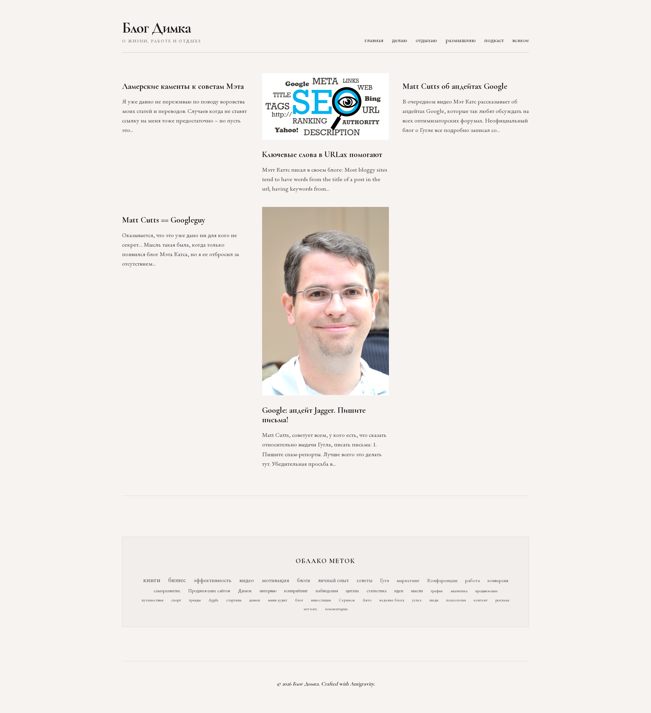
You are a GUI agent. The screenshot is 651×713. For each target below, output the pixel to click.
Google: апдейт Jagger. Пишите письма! (314, 415)
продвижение (486, 591)
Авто (367, 600)
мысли (417, 591)
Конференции (442, 580)
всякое (520, 40)
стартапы (233, 600)
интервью (268, 590)
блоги (303, 580)
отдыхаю (426, 40)
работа (472, 580)
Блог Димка (156, 28)
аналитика (459, 591)
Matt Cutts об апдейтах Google (454, 86)
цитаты (352, 590)
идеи (398, 591)
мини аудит (277, 600)
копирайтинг (296, 590)
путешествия (152, 600)
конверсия (498, 580)
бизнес (177, 580)
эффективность (213, 580)
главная (373, 40)
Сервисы (347, 600)
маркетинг (408, 580)
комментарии (336, 609)
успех (416, 600)
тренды (195, 600)
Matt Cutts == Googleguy (163, 220)
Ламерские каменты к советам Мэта (183, 86)
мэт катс (310, 609)
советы (364, 580)
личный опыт (333, 580)
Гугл (384, 580)
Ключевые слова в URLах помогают (322, 154)
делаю (399, 40)
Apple (213, 600)
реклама (502, 600)
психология (456, 600)
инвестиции (321, 600)
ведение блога (391, 600)
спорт (176, 600)
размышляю (461, 40)
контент (481, 600)
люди (433, 600)
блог (299, 600)
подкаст (494, 40)
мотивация (275, 580)
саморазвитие (167, 590)
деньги (254, 600)
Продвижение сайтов (209, 590)
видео (246, 580)
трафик (437, 591)
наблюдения (327, 590)
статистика (377, 590)
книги (151, 579)
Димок (245, 590)
